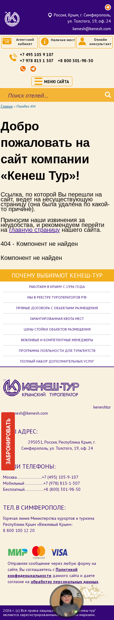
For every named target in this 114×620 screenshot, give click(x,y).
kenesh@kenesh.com (92, 28)
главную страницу (34, 229)
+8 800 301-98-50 (75, 60)
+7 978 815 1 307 (37, 60)
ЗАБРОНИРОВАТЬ (8, 441)
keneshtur (102, 407)
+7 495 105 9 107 (37, 54)
